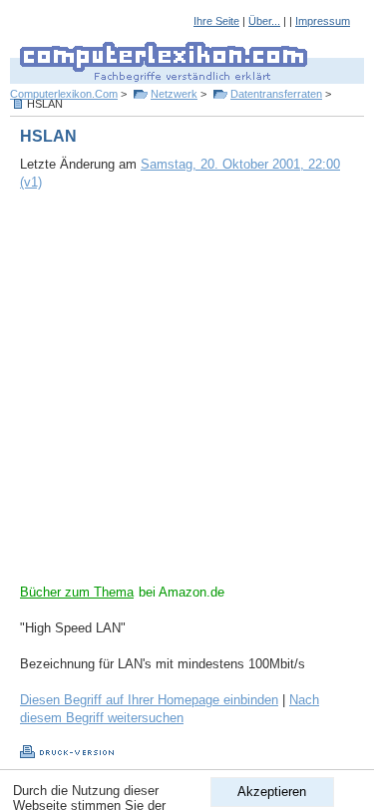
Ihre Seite (216, 21)
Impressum (322, 21)
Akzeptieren (271, 791)
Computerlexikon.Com (64, 94)
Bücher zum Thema (77, 592)
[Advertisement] (187, 396)
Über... (264, 21)
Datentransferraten (276, 94)
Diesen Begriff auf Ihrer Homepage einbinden (149, 699)
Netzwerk (174, 94)
